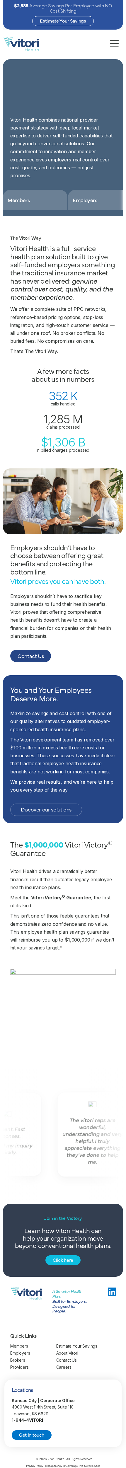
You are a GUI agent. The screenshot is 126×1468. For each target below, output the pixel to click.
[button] (35, 200)
